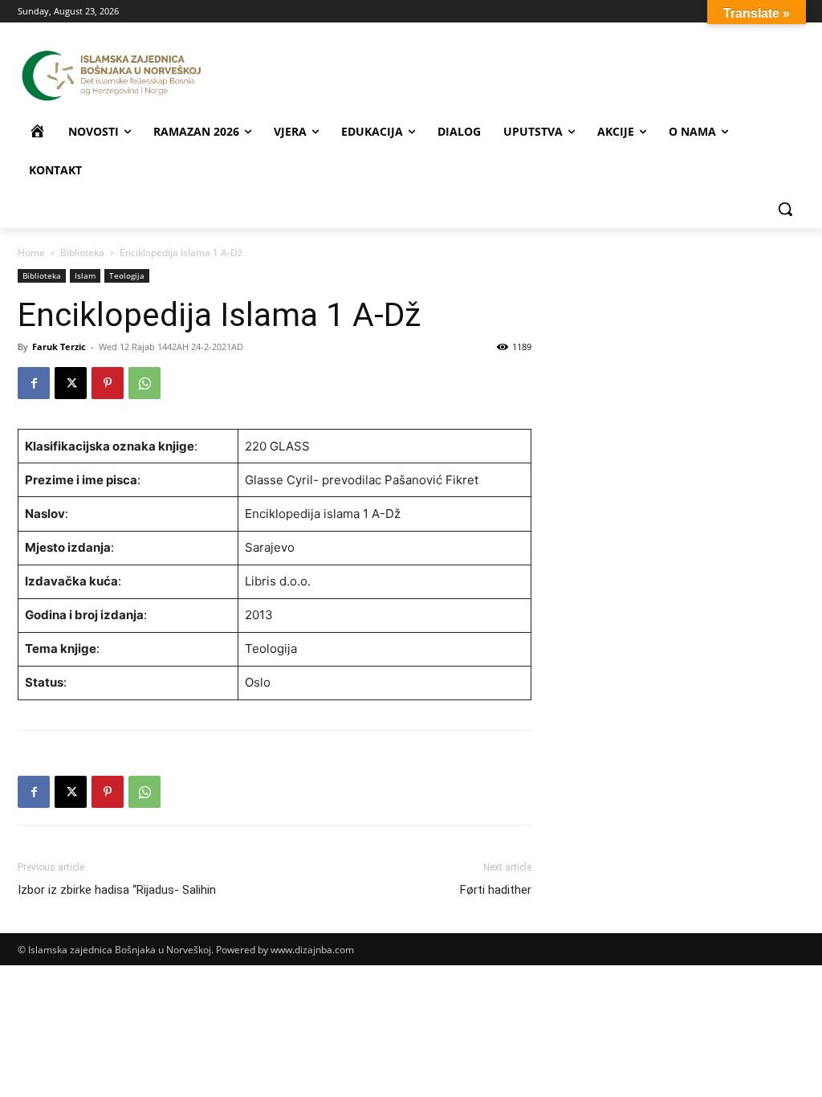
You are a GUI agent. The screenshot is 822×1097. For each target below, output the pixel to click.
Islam (85, 275)
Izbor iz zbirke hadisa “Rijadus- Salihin (117, 890)
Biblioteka (82, 252)
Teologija (126, 275)
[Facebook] (34, 383)
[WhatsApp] (144, 383)
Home (31, 252)
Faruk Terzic (59, 347)
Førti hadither (495, 890)
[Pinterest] (108, 383)
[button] (785, 209)
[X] (71, 383)
